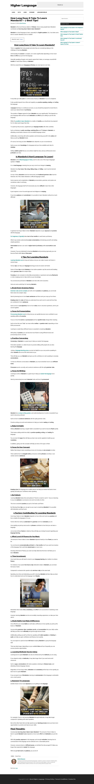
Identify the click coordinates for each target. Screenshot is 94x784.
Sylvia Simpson (21, 759)
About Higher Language (37, 779)
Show (21, 39)
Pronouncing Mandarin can (18, 314)
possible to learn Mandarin (22, 121)
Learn (16, 768)
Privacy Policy (49, 779)
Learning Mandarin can (17, 260)
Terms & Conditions (61, 779)
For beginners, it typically (17, 236)
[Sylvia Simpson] (13, 763)
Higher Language (24, 5)
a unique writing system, (24, 413)
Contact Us (71, 779)
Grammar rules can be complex (19, 291)
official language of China (26, 159)
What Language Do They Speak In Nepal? (69, 31)
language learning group (22, 350)
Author (12, 756)
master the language (46, 373)
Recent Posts (18, 756)
